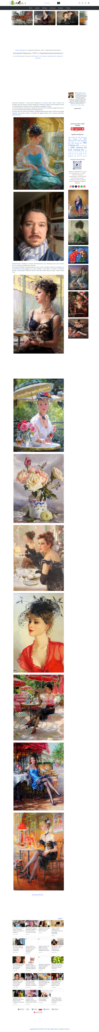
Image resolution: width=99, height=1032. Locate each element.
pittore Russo (48, 103)
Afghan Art (79, 156)
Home (30, 8)
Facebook (22, 1009)
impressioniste (16, 115)
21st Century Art (43, 56)
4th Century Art (80, 151)
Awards (37, 8)
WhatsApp (56, 1009)
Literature (53, 8)
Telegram (47, 1009)
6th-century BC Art (82, 155)
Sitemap (44, 8)
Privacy (68, 8)
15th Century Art (74, 139)
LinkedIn (35, 1009)
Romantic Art (60, 56)
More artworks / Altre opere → (38, 894)
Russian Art (23, 50)
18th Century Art (76, 143)
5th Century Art (80, 153)
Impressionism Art (52, 56)
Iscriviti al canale (39, 1012)
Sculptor (60, 8)
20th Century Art (35, 56)
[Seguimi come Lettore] (71, 187)
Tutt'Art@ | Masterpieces (50, 1029)
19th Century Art (77, 143)
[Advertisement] (49, 37)
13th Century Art (72, 137)
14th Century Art (82, 137)
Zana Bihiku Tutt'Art (81, 93)
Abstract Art (72, 156)
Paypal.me (77, 181)
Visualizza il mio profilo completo (77, 105)
